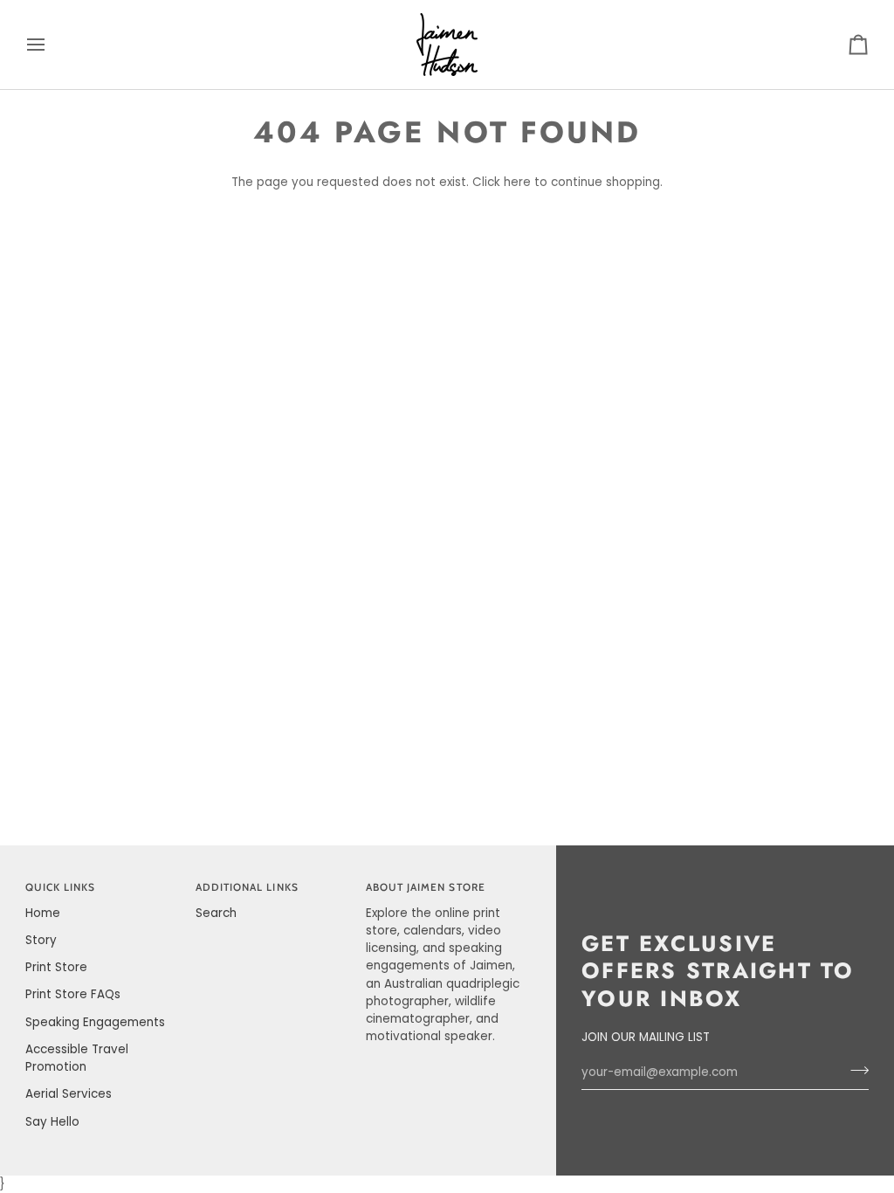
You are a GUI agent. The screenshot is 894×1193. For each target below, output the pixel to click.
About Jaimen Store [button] (425, 887)
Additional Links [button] (247, 887)
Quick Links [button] (60, 887)
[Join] (854, 1070)
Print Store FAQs (72, 994)
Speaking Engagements (95, 1022)
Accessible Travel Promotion (76, 1058)
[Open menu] (51, 44)
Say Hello (52, 1122)
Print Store (56, 967)
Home (42, 913)
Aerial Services (68, 1094)
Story (41, 940)
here (517, 182)
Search (216, 913)
